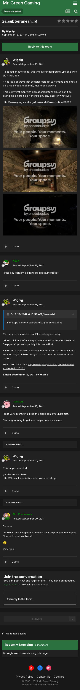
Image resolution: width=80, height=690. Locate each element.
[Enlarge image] (40, 126)
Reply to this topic (40, 46)
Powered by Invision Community (40, 684)
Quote (15, 246)
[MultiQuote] (5, 246)
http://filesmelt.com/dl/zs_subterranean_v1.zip (29, 478)
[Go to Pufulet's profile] (6, 404)
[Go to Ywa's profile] (6, 263)
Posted (28, 64)
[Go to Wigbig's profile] (6, 62)
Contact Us (43, 676)
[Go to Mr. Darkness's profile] (6, 516)
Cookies (59, 676)
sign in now (10, 584)
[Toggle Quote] (8, 314)
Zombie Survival (37, 34)
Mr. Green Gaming (21, 3)
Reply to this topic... (22, 599)
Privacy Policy (24, 676)
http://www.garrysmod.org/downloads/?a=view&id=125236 (37, 102)
